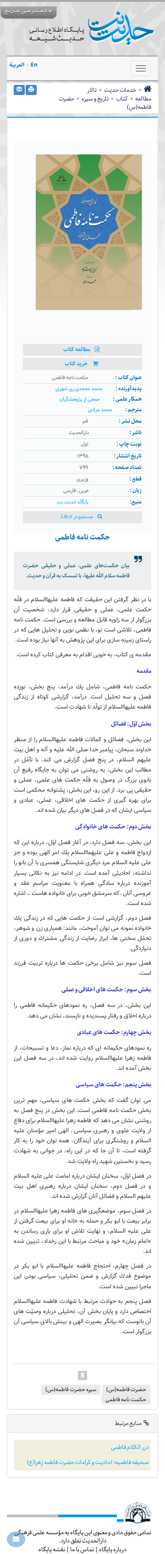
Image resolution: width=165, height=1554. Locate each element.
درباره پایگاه (112, 1549)
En (34, 65)
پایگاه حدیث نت (72, 501)
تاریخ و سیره (95, 98)
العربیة (17, 65)
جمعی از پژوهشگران (79, 399)
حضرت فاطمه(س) (126, 1389)
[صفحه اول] (147, 90)
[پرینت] (31, 90)
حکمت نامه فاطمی (125, 1399)
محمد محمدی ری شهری (79, 389)
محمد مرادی (100, 410)
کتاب (122, 98)
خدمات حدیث (120, 90)
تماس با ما (82, 1549)
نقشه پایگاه (51, 1549)
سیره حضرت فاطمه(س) (70, 1389)
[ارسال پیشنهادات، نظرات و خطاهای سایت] (16, 1539)
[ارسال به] (19, 90)
